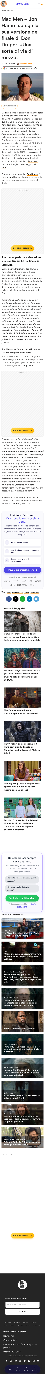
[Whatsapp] (22, 599)
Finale (26, 592)
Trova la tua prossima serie (23, 570)
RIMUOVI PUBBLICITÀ (22, 248)
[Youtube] (15, 1360)
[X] (15, 599)
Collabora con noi (24, 1326)
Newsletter (8, 1336)
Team (12, 1326)
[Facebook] (9, 599)
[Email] (36, 599)
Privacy (25, 1323)
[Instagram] (20, 1360)
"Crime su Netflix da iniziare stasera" (18, 888)
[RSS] (38, 1360)
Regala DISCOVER (12, 1351)
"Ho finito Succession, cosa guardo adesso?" (22, 879)
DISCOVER (22, 4)
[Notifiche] (39, 3)
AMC (9, 592)
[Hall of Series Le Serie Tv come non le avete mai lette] (3, 4)
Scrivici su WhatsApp (23, 898)
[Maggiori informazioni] (35, 68)
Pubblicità (36, 1326)
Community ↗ (10, 1340)
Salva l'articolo (9, 106)
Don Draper (32, 174)
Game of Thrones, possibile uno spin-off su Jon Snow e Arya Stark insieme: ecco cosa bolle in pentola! (22, 636)
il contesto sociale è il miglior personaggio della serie (20, 164)
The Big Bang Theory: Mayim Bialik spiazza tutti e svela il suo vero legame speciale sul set (22, 786)
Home (4, 10)
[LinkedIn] (29, 599)
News (10, 10)
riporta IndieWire (16, 269)
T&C (5, 1326)
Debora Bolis (26, 63)
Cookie (34, 1323)
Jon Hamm (34, 592)
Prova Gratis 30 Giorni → (15, 1331)
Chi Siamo (7, 1323)
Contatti (17, 1323)
